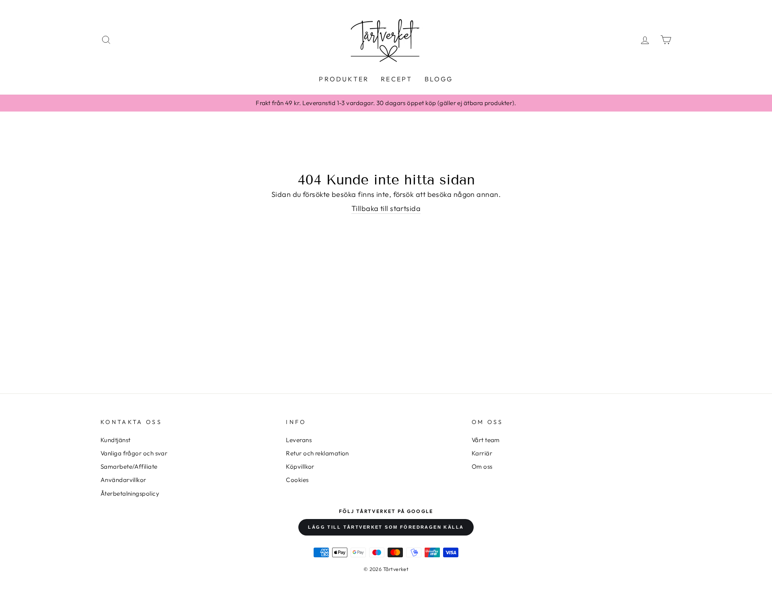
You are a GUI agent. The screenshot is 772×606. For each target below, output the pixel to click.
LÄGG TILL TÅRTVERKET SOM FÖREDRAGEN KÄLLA (386, 527)
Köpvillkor (300, 466)
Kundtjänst (116, 440)
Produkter (344, 79)
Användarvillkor (123, 480)
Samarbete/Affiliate (129, 466)
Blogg (439, 79)
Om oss (482, 466)
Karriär (482, 453)
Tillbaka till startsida (386, 208)
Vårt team (486, 440)
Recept (396, 79)
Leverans (299, 440)
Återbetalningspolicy (130, 493)
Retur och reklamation (317, 453)
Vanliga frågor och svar (134, 453)
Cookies (297, 480)
